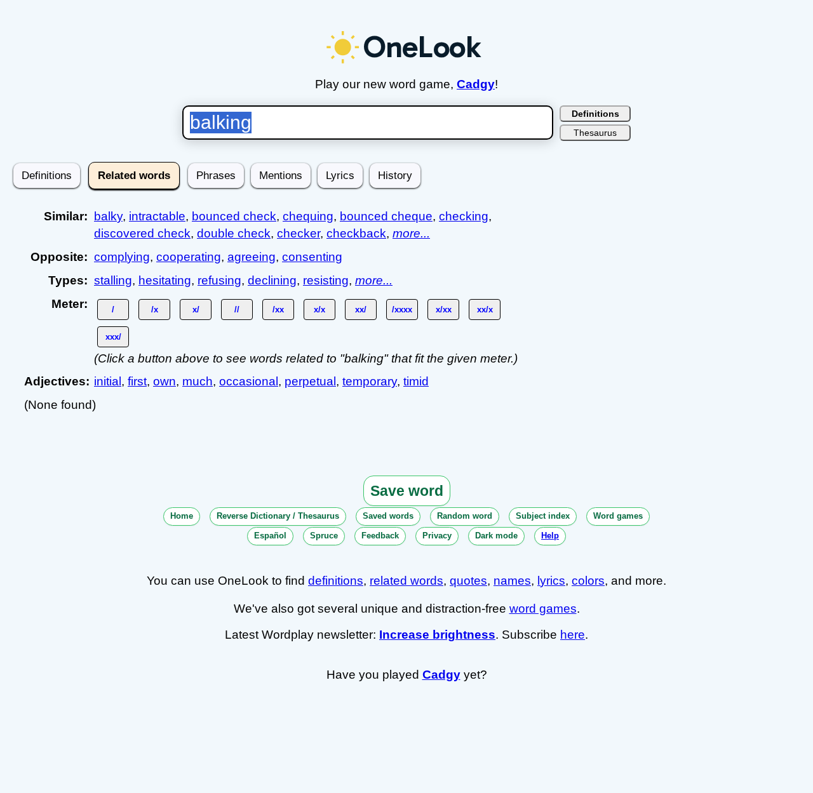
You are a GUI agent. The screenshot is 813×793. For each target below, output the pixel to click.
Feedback (380, 535)
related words (406, 580)
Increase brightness (437, 634)
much (197, 381)
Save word (406, 491)
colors (588, 580)
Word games (618, 516)
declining (272, 280)
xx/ (360, 309)
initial (107, 381)
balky (108, 216)
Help (550, 535)
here (572, 634)
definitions (335, 580)
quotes (468, 580)
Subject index (543, 516)
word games (543, 608)
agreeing (251, 256)
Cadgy (476, 84)
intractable (157, 216)
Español (270, 535)
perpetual (310, 381)
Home (181, 516)
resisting (326, 280)
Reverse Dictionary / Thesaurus (278, 516)
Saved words (388, 516)
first (137, 381)
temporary (369, 381)
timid (416, 381)
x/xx (444, 309)
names (512, 580)
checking (463, 216)
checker (298, 233)
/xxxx (402, 309)
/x (154, 309)
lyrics (551, 580)
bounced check (234, 216)
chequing (308, 216)
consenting (312, 256)
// (236, 309)
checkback (356, 233)
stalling (113, 280)
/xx (278, 309)
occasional (248, 381)
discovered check (142, 233)
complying (122, 256)
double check (234, 233)
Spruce (324, 535)
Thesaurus (595, 133)
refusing (219, 280)
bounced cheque (386, 216)
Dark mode (496, 535)
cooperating (188, 256)
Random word (464, 516)
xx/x (485, 309)
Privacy (437, 535)
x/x (319, 309)
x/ (195, 309)
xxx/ (113, 337)
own (164, 381)
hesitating (164, 280)
